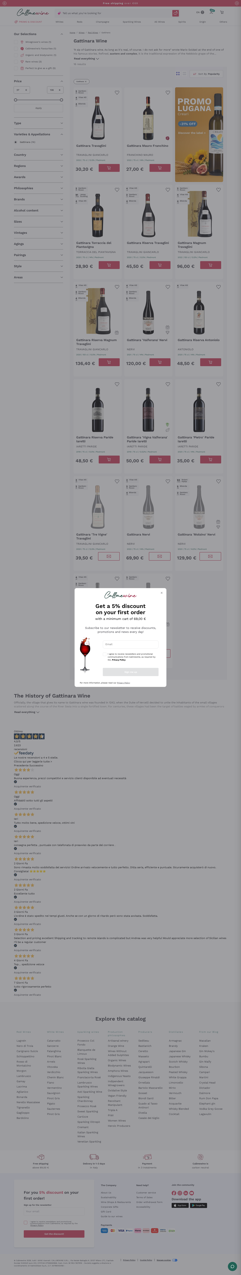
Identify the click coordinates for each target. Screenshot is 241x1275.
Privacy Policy (123, 683)
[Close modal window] (162, 593)
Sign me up (130, 672)
